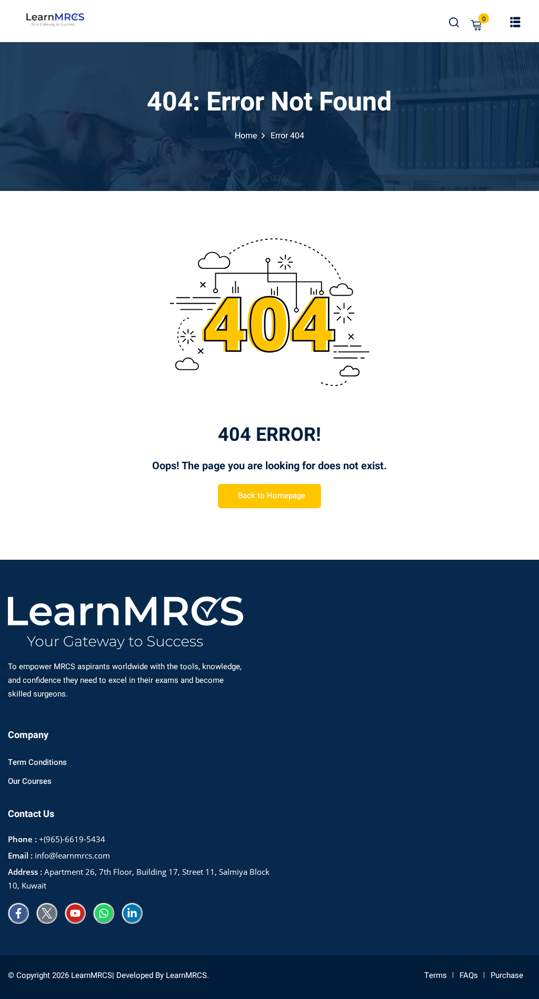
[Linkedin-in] (132, 913)
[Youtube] (75, 913)
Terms (435, 975)
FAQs (469, 975)
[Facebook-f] (18, 913)
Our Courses (30, 781)
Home (246, 135)
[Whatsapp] (103, 913)
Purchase (507, 975)
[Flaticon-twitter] (46, 913)
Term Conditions (37, 762)
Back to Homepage (271, 495)
